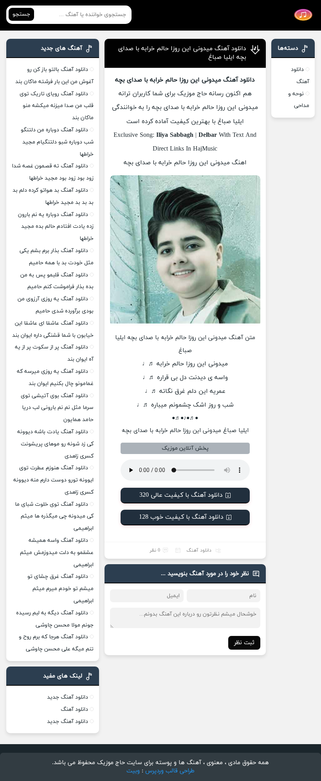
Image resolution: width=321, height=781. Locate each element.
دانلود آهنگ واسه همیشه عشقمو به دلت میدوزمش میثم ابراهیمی (57, 552)
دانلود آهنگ (198, 550)
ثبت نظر (244, 643)
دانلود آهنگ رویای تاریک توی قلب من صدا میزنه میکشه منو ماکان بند (57, 106)
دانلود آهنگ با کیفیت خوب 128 (181, 517)
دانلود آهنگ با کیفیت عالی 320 (181, 495)
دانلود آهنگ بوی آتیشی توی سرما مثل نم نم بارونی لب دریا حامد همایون (57, 408)
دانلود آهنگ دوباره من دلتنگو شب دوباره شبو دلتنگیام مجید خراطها (57, 142)
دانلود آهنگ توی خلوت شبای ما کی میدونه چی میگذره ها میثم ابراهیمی (54, 516)
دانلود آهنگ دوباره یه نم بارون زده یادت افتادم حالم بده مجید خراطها (56, 227)
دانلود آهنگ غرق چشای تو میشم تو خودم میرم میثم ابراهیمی (60, 589)
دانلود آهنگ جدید (67, 697)
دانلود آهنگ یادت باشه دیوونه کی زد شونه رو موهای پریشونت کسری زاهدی (55, 444)
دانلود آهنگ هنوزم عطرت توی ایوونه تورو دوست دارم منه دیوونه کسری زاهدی (53, 480)
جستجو (21, 14)
